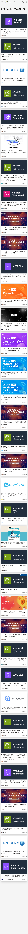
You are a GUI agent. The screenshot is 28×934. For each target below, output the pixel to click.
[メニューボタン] (2, 2)
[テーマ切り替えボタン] (26, 2)
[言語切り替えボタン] (22, 1)
